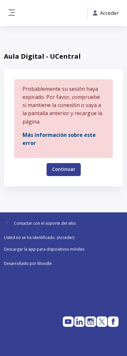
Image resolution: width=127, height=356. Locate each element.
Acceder (65, 237)
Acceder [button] (109, 13)
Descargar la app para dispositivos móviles (44, 249)
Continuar (63, 169)
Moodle (44, 263)
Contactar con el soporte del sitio (45, 223)
